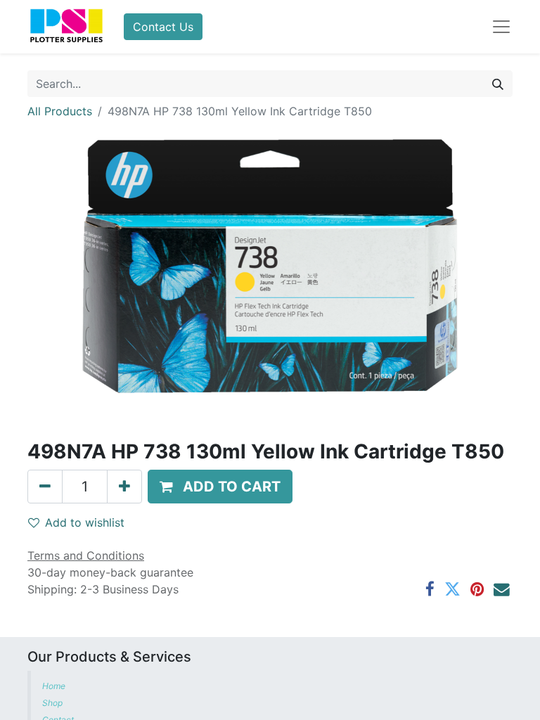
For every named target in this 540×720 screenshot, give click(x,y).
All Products (59, 111)
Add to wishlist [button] (84, 522)
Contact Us (163, 27)
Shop (52, 703)
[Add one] (124, 486)
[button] (220, 486)
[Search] (498, 83)
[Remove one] (45, 486)
